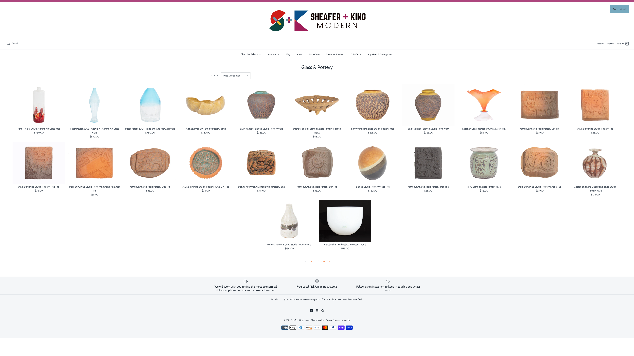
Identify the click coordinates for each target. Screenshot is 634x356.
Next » (326, 261)
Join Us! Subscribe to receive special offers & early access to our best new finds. (323, 299)
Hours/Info (314, 54)
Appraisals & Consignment (380, 54)
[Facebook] (311, 310)
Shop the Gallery (251, 54)
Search (274, 299)
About (299, 54)
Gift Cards (356, 54)
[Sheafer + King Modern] (317, 7)
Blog (288, 54)
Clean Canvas (326, 320)
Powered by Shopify (341, 320)
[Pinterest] (322, 310)
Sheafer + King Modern (300, 320)
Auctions (273, 54)
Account (600, 43)
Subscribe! (619, 9)
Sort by (215, 75)
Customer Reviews (335, 54)
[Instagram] (317, 310)
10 (318, 261)
